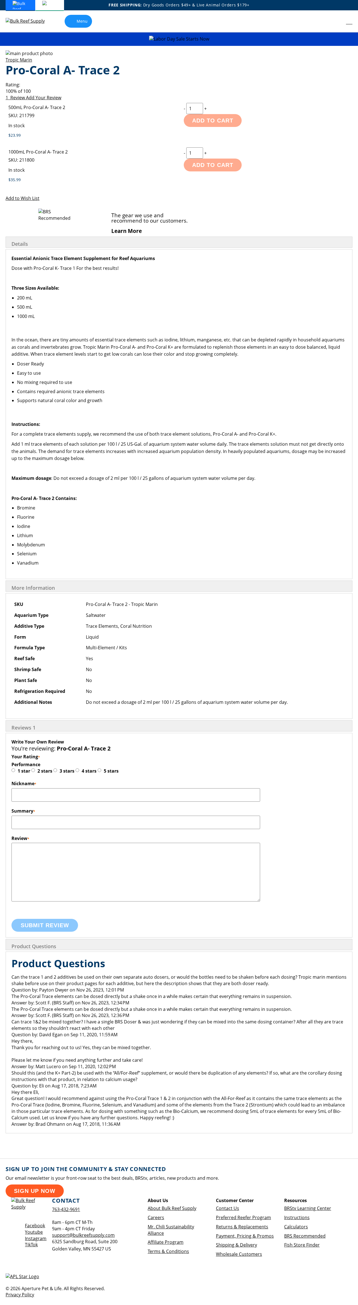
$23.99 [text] (14, 135)
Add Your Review (43, 98)
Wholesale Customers (239, 1254)
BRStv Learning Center (307, 1208)
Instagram (35, 1238)
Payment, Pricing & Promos (245, 1236)
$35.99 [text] (14, 179)
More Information (33, 587)
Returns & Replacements (242, 1227)
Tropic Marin (19, 60)
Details (19, 243)
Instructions (297, 1217)
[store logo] (29, 21)
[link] (337, 21)
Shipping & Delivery (236, 1245)
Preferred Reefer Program (243, 1217)
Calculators (296, 1227)
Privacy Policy (20, 1295)
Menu (82, 21)
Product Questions (33, 946)
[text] (179, 91)
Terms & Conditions (168, 1251)
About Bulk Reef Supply (172, 1208)
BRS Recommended (305, 1236)
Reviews (23, 727)
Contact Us (227, 1208)
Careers (156, 1217)
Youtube (34, 1232)
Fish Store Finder (302, 1245)
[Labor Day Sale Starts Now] (179, 39)
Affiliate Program (165, 1242)
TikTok (31, 1245)
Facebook (35, 1226)
